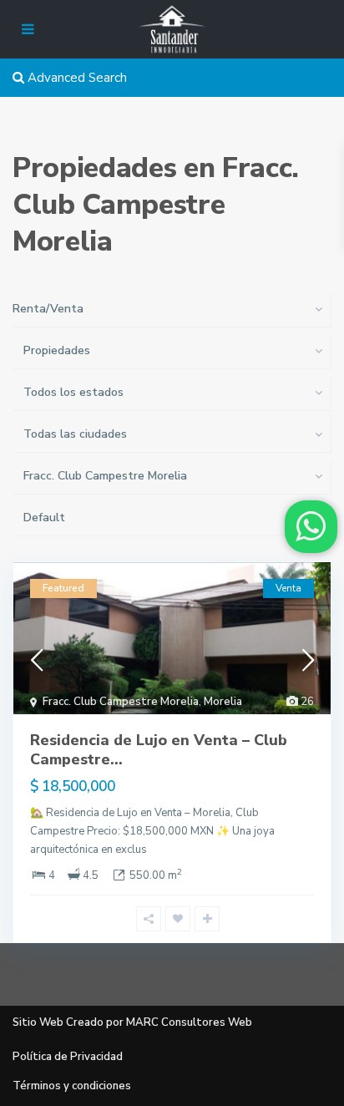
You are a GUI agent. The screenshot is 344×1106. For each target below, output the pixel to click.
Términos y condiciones (72, 1085)
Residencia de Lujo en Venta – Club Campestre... (158, 749)
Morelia (223, 701)
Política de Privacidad (68, 1056)
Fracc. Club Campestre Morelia (121, 701)
